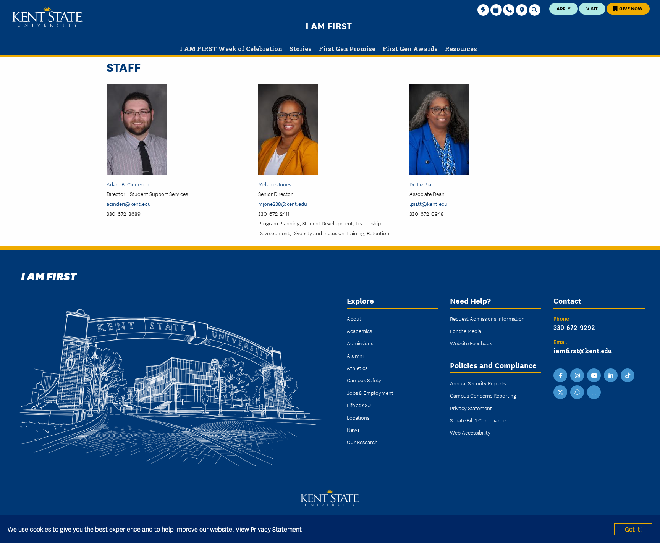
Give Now (630, 8)
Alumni (355, 355)
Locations (358, 417)
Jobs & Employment (370, 392)
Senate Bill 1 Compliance (478, 420)
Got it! (633, 528)
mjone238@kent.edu (282, 203)
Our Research (362, 442)
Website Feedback (471, 343)
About (354, 318)
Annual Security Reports (478, 383)
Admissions (360, 343)
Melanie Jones (274, 184)
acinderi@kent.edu (129, 203)
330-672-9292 (574, 327)
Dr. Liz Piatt (422, 184)
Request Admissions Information (487, 318)
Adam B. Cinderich (128, 184)
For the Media (465, 330)
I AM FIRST (329, 25)
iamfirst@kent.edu (582, 351)
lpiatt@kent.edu (428, 203)
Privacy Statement (471, 408)
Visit (592, 8)
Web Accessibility (470, 432)
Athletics (357, 368)
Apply (563, 8)
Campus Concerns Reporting (483, 395)
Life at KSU (359, 405)
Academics (359, 330)
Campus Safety (364, 380)
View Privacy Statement (269, 528)
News (353, 429)
